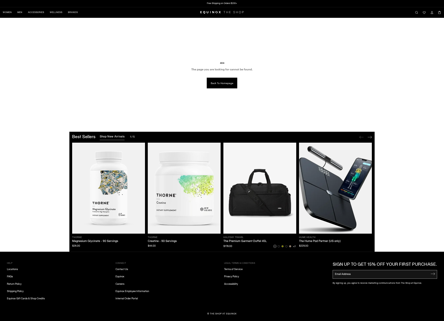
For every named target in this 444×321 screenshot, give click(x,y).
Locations (12, 269)
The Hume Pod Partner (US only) (320, 241)
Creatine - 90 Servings (162, 241)
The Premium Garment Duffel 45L (245, 241)
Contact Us (122, 269)
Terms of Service (233, 269)
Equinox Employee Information (132, 291)
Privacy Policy (231, 277)
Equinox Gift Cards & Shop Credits (26, 299)
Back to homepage (222, 83)
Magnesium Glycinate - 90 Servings (95, 241)
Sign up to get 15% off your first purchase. (385, 265)
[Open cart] (439, 12)
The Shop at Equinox (223, 314)
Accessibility (231, 284)
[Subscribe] (433, 274)
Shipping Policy (15, 291)
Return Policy (14, 284)
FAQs (10, 277)
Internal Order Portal (127, 299)
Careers (120, 284)
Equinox (120, 277)
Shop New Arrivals (112, 137)
